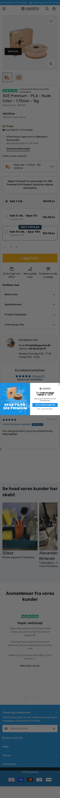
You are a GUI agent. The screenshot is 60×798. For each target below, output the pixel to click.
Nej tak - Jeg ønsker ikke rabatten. (45, 409)
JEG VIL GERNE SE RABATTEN (45, 405)
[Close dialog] (59, 384)
